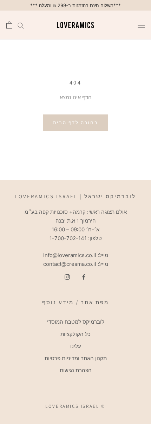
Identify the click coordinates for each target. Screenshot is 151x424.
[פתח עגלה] (9, 25)
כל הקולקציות (75, 334)
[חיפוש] (21, 25)
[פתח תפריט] (141, 25)
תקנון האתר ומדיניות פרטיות (76, 358)
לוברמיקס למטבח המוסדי (75, 321)
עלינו (75, 346)
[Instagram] (67, 277)
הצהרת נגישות (76, 370)
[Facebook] (83, 277)
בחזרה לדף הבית (75, 123)
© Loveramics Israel (75, 406)
